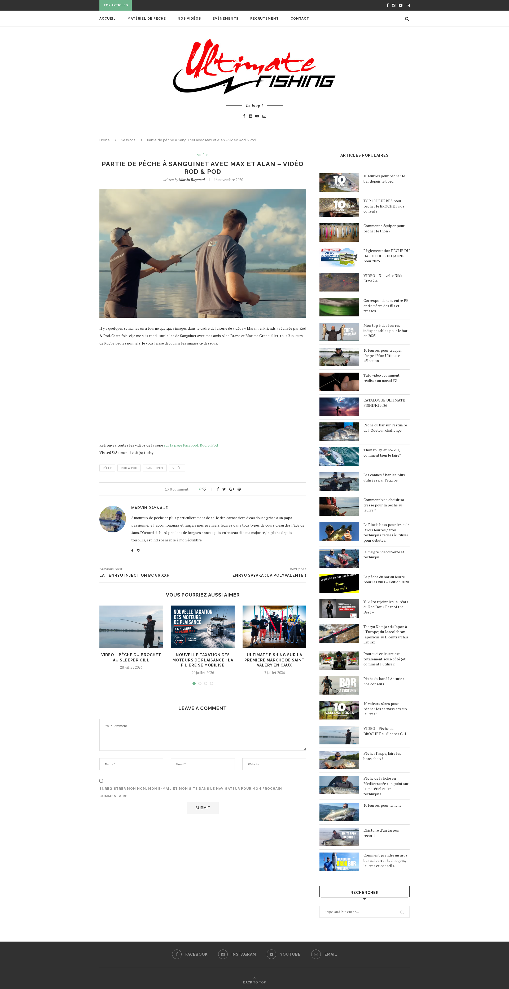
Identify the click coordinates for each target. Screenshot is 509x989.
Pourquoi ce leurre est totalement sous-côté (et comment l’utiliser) (384, 658)
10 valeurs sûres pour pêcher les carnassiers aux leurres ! (385, 708)
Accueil (107, 18)
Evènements (226, 18)
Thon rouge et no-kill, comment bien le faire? (382, 452)
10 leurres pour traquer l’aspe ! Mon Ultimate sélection (382, 355)
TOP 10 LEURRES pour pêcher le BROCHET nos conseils (383, 206)
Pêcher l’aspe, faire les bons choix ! (382, 756)
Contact (300, 18)
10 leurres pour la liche (382, 805)
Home (104, 140)
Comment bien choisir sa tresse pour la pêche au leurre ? (383, 505)
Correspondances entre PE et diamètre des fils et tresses (386, 305)
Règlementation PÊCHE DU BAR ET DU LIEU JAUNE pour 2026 (386, 255)
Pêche (107, 468)
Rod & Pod (129, 468)
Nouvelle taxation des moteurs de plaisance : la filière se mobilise (203, 660)
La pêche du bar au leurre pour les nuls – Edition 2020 (386, 579)
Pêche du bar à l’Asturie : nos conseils (383, 681)
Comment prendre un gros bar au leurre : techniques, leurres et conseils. (385, 860)
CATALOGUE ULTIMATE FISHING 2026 (384, 403)
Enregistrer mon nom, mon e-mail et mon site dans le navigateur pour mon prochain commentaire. (190, 792)
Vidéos (203, 155)
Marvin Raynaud (192, 179)
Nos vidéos (189, 18)
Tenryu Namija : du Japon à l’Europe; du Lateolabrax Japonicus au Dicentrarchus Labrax (386, 634)
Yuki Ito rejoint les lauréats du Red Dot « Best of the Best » (385, 607)
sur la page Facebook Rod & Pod (191, 445)
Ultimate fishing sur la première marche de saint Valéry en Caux (274, 660)
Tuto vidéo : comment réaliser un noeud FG (381, 378)
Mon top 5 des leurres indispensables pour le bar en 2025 (385, 330)
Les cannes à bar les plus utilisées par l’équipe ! (384, 477)
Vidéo (177, 468)
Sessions (128, 140)
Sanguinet (154, 468)
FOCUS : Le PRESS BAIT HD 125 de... (165, 6)
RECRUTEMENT (264, 18)
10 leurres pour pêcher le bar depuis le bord (384, 178)
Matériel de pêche (147, 18)
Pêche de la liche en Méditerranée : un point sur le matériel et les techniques (386, 786)
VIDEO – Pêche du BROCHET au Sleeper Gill (384, 731)
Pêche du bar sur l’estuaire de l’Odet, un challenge (385, 427)
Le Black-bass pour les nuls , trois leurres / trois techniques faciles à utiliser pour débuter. (386, 532)
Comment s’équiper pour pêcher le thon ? (384, 228)
